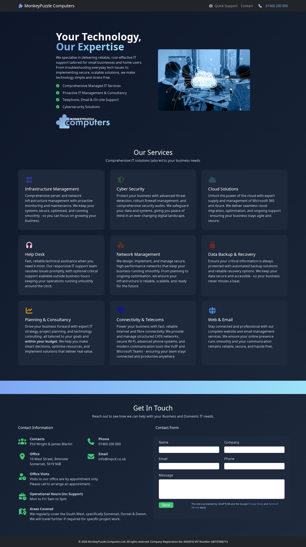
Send (166, 505)
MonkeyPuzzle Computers (49, 6)
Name (163, 442)
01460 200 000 (277, 6)
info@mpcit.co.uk (112, 459)
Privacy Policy (255, 503)
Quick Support (226, 6)
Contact (247, 6)
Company (231, 442)
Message (166, 475)
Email (163, 458)
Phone (229, 458)
